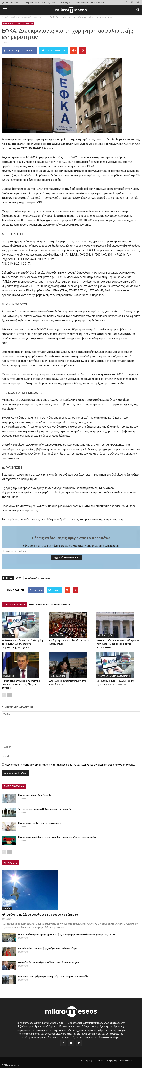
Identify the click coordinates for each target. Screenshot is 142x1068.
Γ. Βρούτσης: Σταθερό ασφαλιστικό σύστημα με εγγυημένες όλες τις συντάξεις (21, 684)
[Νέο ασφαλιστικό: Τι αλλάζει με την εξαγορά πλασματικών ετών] (118, 665)
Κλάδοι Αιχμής (105, 635)
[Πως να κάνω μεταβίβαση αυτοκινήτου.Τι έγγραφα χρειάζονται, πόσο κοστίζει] (9, 840)
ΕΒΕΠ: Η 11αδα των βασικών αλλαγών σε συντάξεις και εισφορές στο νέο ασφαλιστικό (117, 644)
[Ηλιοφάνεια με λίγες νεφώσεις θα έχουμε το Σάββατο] (71, 890)
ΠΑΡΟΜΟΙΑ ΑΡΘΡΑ (14, 604)
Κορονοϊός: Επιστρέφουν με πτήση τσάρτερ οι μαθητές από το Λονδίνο (53, 976)
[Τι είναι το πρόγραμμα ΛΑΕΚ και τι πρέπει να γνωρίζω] (9, 812)
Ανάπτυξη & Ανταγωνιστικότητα (114, 675)
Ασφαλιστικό (28, 23)
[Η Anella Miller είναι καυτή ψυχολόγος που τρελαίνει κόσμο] (9, 951)
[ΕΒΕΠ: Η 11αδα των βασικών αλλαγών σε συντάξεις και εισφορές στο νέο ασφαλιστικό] (118, 625)
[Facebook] (126, 2)
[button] (138, 10)
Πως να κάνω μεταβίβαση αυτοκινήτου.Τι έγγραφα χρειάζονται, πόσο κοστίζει (57, 837)
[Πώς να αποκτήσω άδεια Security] (9, 798)
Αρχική (5, 17)
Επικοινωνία (97, 2)
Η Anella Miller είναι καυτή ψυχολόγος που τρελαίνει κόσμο (47, 948)
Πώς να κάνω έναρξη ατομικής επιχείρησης (39, 823)
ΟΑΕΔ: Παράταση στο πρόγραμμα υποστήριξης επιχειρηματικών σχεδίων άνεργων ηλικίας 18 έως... (67, 934)
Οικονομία (8, 635)
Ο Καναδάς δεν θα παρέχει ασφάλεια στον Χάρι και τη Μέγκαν (48, 962)
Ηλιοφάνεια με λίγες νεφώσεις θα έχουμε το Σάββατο (40, 914)
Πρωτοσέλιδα (80, 2)
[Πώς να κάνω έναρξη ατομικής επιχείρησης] (9, 826)
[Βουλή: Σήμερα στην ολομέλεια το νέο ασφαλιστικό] (71, 625)
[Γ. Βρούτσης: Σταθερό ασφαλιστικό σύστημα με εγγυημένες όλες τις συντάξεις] (24, 665)
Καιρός (6, 908)
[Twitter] (137, 2)
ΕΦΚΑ (18, 578)
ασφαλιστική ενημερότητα (37, 578)
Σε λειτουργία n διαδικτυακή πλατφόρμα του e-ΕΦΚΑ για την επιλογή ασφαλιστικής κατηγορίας (23, 644)
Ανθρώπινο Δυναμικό (11, 23)
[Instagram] (132, 2)
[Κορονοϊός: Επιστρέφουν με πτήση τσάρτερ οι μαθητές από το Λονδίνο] (9, 979)
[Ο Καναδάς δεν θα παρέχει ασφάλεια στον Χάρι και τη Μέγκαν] (9, 965)
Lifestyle (65, 2)
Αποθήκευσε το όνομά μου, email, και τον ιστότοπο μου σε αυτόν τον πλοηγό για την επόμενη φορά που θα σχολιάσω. (70, 764)
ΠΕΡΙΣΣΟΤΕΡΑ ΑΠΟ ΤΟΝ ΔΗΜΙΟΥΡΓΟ (49, 604)
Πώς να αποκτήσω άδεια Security (34, 795)
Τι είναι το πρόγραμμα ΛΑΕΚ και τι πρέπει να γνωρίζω (44, 809)
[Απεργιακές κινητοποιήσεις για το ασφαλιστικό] (71, 665)
